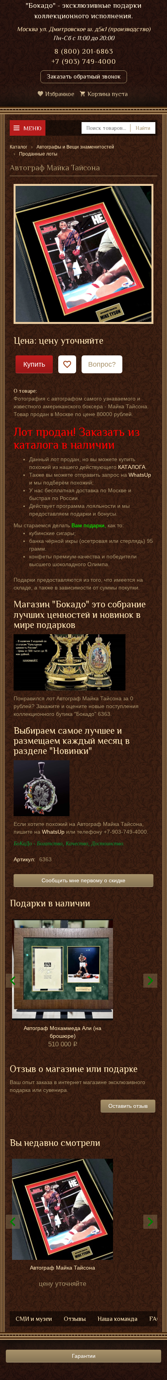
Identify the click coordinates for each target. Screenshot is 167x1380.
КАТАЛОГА (131, 467)
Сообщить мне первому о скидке (83, 880)
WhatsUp (140, 475)
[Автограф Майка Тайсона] (83, 253)
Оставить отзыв (128, 1106)
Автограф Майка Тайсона (62, 1268)
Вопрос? (102, 364)
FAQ (155, 1318)
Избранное (59, 94)
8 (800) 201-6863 (83, 51)
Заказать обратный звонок (84, 76)
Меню (32, 128)
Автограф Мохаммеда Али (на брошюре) (62, 1032)
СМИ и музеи (34, 1318)
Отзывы (75, 1318)
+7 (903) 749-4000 (83, 61)
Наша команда (117, 1318)
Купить (34, 364)
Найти (143, 128)
